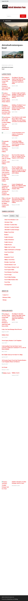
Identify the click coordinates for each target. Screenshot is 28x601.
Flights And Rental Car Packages (12, 249)
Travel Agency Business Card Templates (11, 340)
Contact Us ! (6, 295)
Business (6, 234)
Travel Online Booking (9, 277)
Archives (12, 215)
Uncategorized (7, 284)
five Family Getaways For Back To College (12, 354)
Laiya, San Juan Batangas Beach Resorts (12, 329)
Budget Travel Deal (9, 232)
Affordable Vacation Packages (11, 229)
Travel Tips (7, 282)
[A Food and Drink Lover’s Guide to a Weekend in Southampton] (6, 132)
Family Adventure (8, 237)
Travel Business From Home (11, 272)
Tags (17, 215)
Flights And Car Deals (9, 247)
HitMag (16, 599)
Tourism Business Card (10, 264)
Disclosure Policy (7, 297)
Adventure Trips (8, 222)
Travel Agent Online (9, 269)
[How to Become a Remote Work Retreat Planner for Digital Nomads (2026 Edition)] (6, 198)
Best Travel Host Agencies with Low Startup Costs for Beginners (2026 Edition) (18, 156)
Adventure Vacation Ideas (10, 224)
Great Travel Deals (9, 252)
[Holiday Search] (6, 373)
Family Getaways (8, 242)
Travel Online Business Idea (11, 279)
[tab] (5, 215)
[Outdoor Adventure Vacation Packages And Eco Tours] (6, 482)
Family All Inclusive (9, 239)
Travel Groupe (8, 274)
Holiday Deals (5, 335)
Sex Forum (4, 367)
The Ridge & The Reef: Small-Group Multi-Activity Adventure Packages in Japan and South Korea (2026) (18, 80)
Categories (5, 215)
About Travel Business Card (11, 219)
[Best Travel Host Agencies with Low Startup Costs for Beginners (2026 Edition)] (6, 155)
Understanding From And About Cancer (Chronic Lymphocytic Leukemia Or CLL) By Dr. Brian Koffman (14, 347)
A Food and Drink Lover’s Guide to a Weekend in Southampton (18, 134)
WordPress (9, 599)
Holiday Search (15, 372)
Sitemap (4, 299)
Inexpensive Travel (9, 257)
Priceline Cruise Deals (9, 262)
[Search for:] (16, 16)
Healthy (6, 254)
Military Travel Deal (9, 259)
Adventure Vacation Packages (11, 227)
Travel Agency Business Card (11, 267)
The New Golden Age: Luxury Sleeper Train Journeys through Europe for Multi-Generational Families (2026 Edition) (19, 170)
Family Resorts (8, 244)
